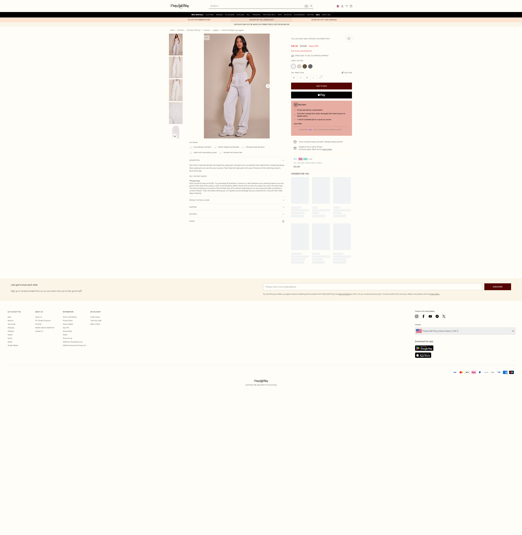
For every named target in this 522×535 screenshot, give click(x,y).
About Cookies (68, 324)
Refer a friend (95, 324)
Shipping (11, 328)
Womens (180, 30)
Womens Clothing (193, 30)
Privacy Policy (68, 321)
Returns (10, 321)
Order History (95, 317)
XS (294, 78)
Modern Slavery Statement (44, 328)
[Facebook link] (423, 316)
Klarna (10, 338)
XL (320, 78)
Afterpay (11, 331)
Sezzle (10, 342)
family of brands (344, 294)
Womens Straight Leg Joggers (233, 30)
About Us (38, 317)
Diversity (38, 324)
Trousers (206, 30)
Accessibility (67, 331)
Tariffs (65, 335)
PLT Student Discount (43, 321)
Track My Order (96, 321)
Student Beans (13, 345)
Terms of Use (67, 338)
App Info (66, 328)
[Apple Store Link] (424, 355)
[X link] (444, 316)
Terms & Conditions (70, 317)
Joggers (216, 30)
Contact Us (39, 331)
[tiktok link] (437, 316)
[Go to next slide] (268, 86)
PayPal (10, 335)
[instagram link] (416, 316)
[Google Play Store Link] (424, 348)
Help (9, 317)
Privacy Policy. (435, 294)
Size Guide (11, 324)
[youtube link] (430, 316)
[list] (237, 86)
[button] (338, 6)
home (172, 30)
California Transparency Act (73, 342)
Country (418, 325)
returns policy (327, 149)
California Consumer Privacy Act (74, 345)
